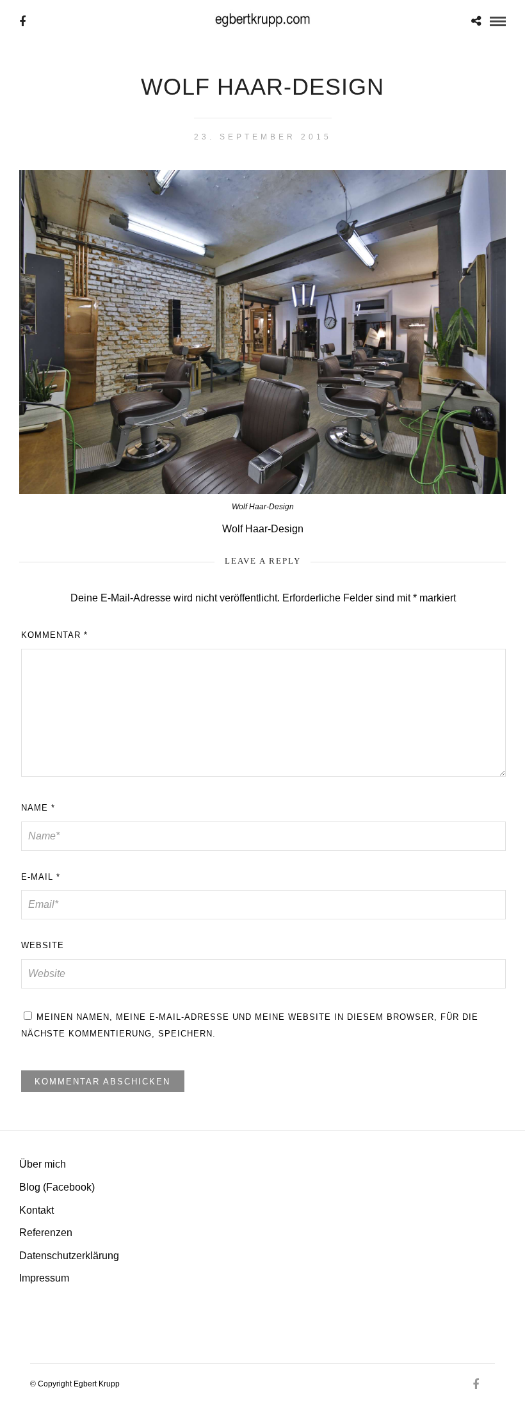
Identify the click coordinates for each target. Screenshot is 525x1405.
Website (42, 945)
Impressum (44, 1278)
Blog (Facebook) (57, 1187)
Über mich (42, 1164)
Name (38, 808)
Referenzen (45, 1232)
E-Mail (40, 877)
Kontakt (36, 1210)
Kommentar (54, 635)
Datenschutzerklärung (69, 1255)
